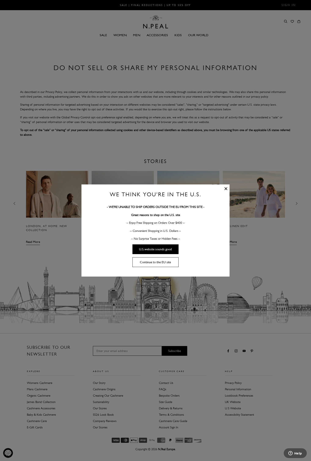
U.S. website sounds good (155, 249)
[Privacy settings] (8, 453)
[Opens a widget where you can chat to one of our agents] (295, 453)
